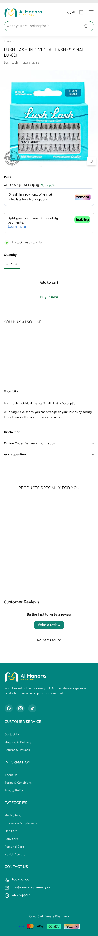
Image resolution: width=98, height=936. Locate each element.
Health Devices (15, 854)
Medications (13, 815)
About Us (11, 775)
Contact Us (12, 734)
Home (7, 41)
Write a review (49, 625)
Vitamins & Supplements (21, 823)
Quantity (10, 255)
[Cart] (81, 12)
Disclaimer (12, 432)
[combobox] (49, 26)
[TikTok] (32, 708)
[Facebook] (9, 708)
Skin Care (11, 831)
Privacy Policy (14, 790)
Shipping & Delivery (18, 742)
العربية (71, 12)
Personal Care (14, 847)
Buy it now (49, 297)
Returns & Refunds (17, 750)
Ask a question (15, 454)
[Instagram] (20, 708)
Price (8, 177)
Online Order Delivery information (29, 443)
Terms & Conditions (18, 783)
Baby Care (11, 839)
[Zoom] (91, 161)
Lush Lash (11, 62)
